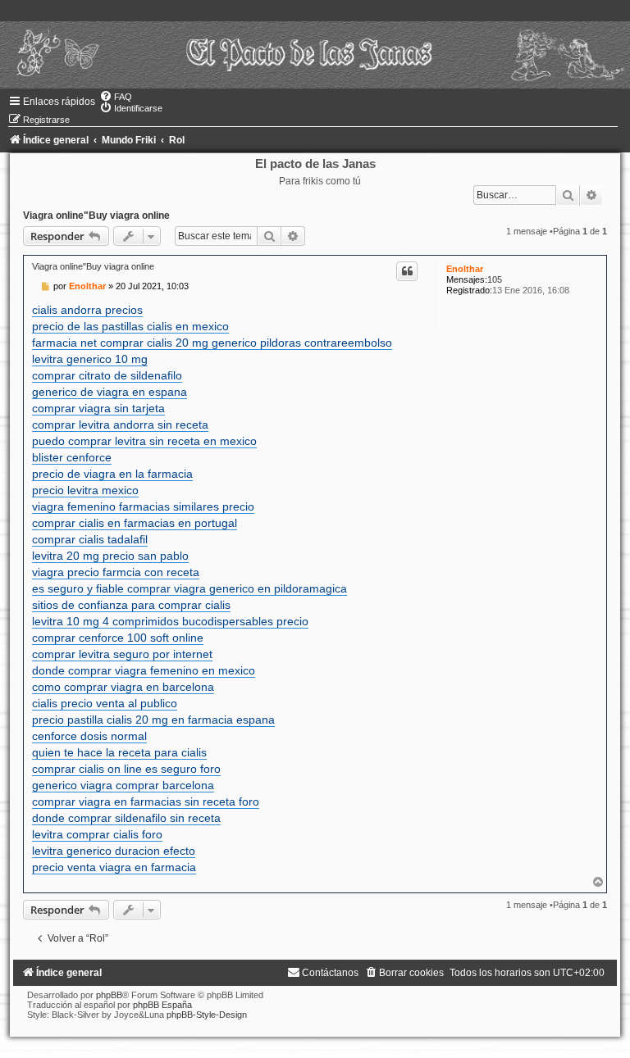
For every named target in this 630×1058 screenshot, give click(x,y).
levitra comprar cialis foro (97, 834)
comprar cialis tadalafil (90, 539)
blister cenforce (72, 457)
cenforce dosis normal (89, 735)
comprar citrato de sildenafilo (107, 375)
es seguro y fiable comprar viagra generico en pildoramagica (189, 588)
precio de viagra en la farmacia (112, 473)
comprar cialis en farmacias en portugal (134, 522)
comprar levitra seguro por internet (122, 654)
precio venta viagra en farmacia (114, 867)
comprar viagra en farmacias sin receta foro (145, 801)
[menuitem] (115, 97)
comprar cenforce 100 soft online (117, 637)
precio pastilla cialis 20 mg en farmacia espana (153, 719)
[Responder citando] (407, 271)
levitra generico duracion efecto (113, 850)
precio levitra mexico (85, 490)
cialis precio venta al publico (104, 703)
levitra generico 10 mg (90, 359)
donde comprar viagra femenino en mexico (143, 670)
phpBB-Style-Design (207, 1014)
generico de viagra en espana (109, 391)
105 (494, 279)
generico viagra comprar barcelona (123, 785)
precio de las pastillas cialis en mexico (130, 326)
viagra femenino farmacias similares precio (143, 506)
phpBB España (162, 1005)
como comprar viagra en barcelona (123, 686)
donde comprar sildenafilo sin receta (126, 817)
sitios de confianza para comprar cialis (131, 604)
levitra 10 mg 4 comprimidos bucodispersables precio (170, 621)
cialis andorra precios (87, 309)
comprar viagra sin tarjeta (98, 408)
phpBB (109, 995)
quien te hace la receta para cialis (119, 752)
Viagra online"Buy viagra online (96, 215)
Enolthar (464, 269)
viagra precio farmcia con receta (115, 572)
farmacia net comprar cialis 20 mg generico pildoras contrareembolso (212, 342)
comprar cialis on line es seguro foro (126, 768)
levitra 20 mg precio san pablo (110, 555)
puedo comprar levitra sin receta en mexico (144, 440)
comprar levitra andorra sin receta (120, 424)
